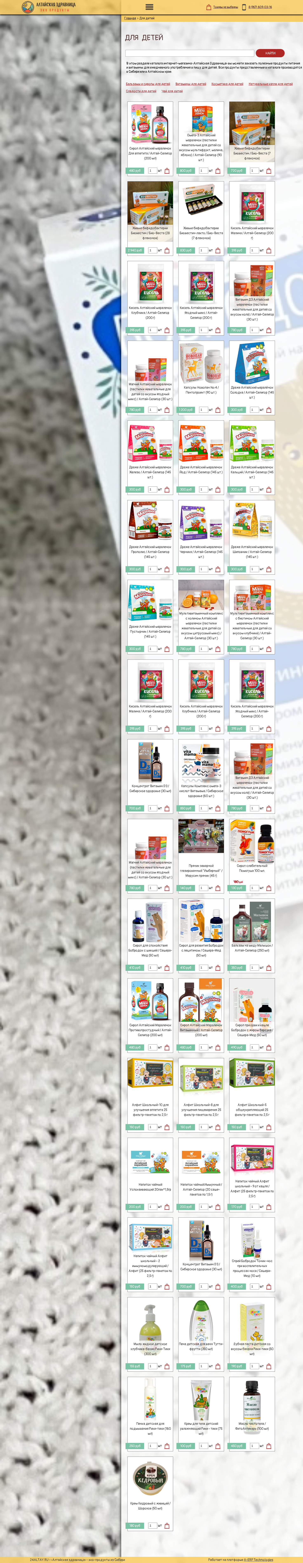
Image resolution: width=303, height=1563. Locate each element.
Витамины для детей (190, 84)
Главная (130, 18)
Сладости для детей (141, 91)
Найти (270, 53)
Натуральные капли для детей (271, 84)
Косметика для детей (227, 84)
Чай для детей (172, 91)
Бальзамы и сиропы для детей (148, 84)
